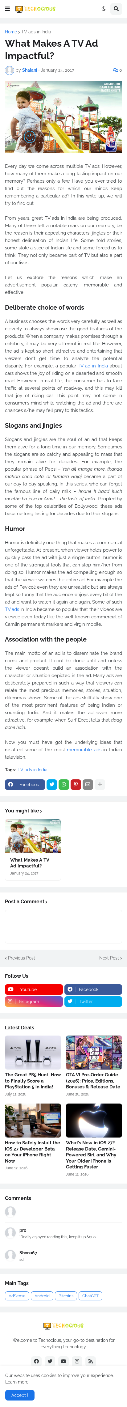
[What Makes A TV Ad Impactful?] (33, 836)
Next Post (109, 958)
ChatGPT (90, 1296)
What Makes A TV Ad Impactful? (29, 863)
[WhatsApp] (64, 784)
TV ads (12, 609)
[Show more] (100, 784)
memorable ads (84, 749)
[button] (7, 9)
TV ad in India (93, 366)
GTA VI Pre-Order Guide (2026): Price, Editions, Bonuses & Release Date (93, 1081)
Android (42, 1296)
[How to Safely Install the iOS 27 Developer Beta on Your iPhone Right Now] (33, 1121)
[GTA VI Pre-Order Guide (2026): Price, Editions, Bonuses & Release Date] (94, 1053)
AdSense (17, 1296)
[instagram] (77, 1361)
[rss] (90, 1361)
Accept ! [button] (19, 1395)
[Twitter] (52, 784)
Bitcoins (66, 1296)
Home (11, 32)
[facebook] (36, 1361)
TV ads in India (36, 32)
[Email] (88, 784)
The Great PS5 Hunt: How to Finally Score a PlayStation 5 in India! (33, 1081)
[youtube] (63, 1361)
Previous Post (21, 958)
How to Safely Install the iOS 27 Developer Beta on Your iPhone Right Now (32, 1152)
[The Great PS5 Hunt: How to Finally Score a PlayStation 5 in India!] (33, 1053)
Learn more (16, 1381)
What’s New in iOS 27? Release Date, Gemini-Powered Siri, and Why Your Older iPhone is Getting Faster (91, 1155)
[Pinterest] (76, 784)
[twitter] (50, 1361)
